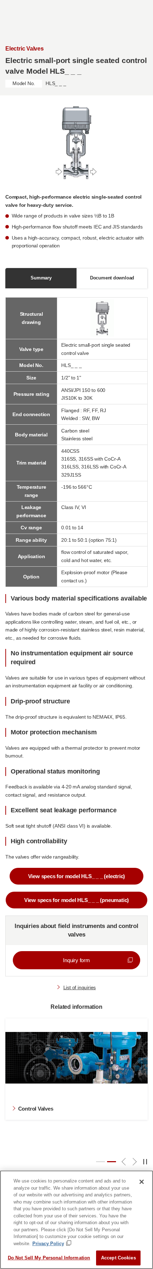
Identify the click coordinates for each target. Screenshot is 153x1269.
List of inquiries (79, 987)
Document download (112, 277)
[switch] (145, 1162)
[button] (100, 1161)
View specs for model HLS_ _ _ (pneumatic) (76, 900)
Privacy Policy (48, 1243)
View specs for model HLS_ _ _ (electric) (76, 876)
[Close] (141, 1182)
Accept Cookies (118, 1257)
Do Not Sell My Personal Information (49, 1257)
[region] (76, 1219)
